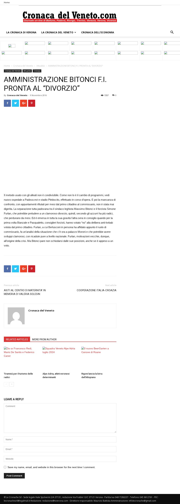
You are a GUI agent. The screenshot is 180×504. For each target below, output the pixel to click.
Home (7, 2)
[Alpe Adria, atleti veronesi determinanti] (60, 359)
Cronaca (37, 71)
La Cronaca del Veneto (57, 32)
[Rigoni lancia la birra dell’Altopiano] (98, 359)
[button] (172, 32)
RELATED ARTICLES (17, 339)
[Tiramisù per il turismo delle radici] (21, 359)
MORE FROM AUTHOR (44, 339)
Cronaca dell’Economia (97, 32)
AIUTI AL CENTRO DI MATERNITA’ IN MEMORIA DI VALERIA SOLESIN (25, 292)
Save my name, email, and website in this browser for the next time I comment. (51, 467)
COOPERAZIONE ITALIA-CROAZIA (96, 290)
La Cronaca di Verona (21, 32)
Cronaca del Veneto (23, 65)
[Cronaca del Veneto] (90, 16)
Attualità (40, 65)
